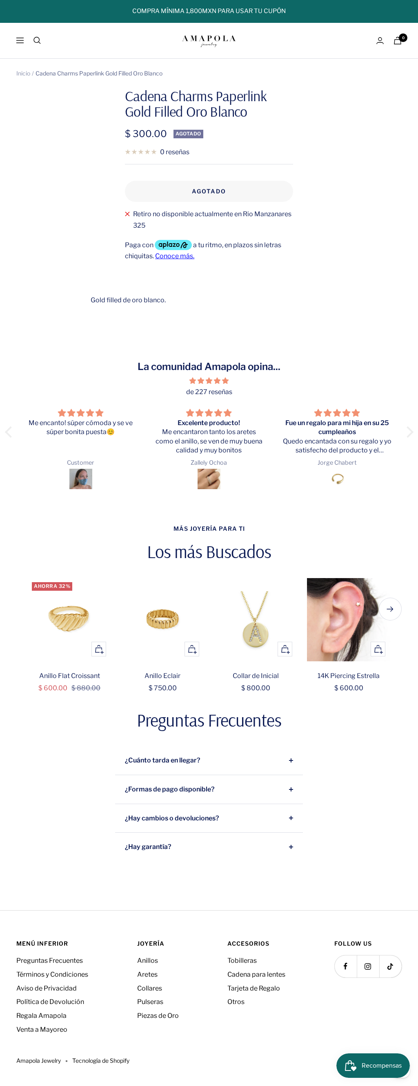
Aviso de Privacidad (46, 988)
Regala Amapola (41, 1016)
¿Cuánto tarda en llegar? (162, 760)
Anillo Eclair (162, 676)
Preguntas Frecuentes (49, 960)
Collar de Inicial (256, 676)
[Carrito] (398, 40)
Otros (236, 1002)
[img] (209, 381)
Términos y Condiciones (52, 974)
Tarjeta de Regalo (253, 988)
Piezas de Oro (158, 1016)
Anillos (147, 960)
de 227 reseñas (209, 392)
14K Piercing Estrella (349, 676)
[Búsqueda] (37, 40)
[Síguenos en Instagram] (368, 966)
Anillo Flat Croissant (69, 676)
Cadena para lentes (256, 974)
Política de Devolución (50, 1002)
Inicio (23, 73)
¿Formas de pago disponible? (170, 789)
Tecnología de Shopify (100, 1060)
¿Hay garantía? (148, 847)
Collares (149, 988)
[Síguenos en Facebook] (345, 966)
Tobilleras (242, 960)
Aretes (147, 974)
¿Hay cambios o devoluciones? (172, 818)
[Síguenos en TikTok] (390, 966)
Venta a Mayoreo (41, 1029)
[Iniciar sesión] (380, 40)
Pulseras (150, 1002)
